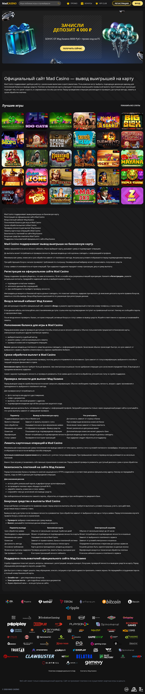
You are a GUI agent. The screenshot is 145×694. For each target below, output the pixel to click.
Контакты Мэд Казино (88, 671)
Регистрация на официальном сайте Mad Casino (24, 217)
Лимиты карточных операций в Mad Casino (22, 231)
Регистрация (122, 3)
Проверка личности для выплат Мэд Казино (22, 228)
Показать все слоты (130, 105)
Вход (137, 3)
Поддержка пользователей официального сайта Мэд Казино (29, 239)
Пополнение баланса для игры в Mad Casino (22, 222)
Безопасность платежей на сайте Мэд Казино (23, 233)
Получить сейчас (72, 48)
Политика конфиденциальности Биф (62, 671)
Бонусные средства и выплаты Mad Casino (21, 236)
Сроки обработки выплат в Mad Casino (20, 225)
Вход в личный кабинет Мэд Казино (19, 220)
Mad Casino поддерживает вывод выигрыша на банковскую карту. (31, 214)
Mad (9, 3)
